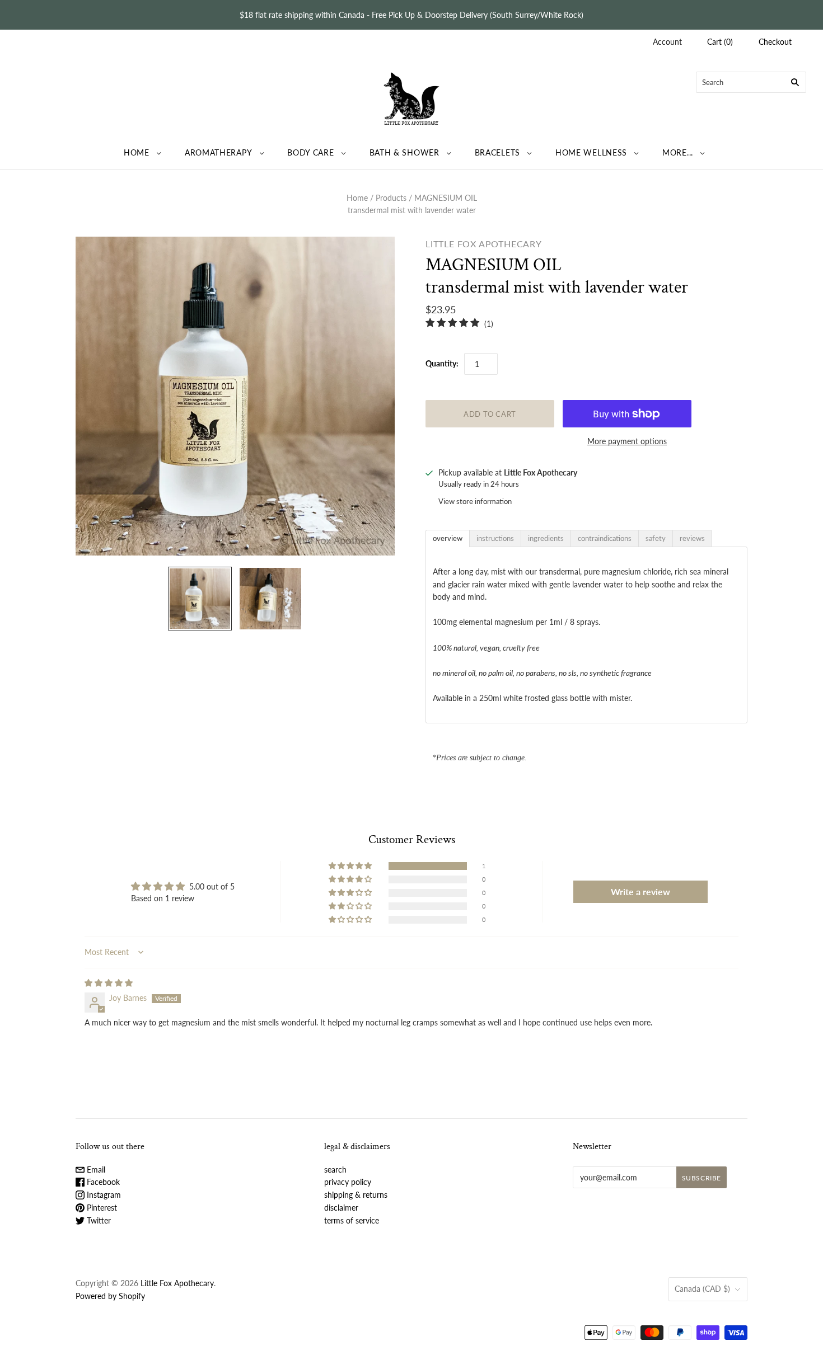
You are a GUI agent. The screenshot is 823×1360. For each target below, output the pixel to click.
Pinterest (101, 1207)
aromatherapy (218, 152)
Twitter (98, 1220)
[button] (351, 866)
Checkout (775, 41)
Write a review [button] (640, 891)
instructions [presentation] (495, 538)
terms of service (351, 1220)
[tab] (447, 538)
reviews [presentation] (692, 538)
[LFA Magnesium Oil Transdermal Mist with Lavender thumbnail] (200, 598)
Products (391, 198)
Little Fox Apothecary (483, 243)
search (335, 1169)
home (136, 152)
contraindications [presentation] (605, 538)
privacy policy (347, 1182)
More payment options (627, 441)
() (720, 41)
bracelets (497, 152)
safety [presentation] (656, 538)
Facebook (102, 1182)
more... (677, 152)
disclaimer (341, 1207)
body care (310, 152)
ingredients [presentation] (546, 538)
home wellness (591, 152)
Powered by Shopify (110, 1296)
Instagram (103, 1194)
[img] (109, 982)
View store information (475, 501)
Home (357, 198)
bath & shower (404, 152)
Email (95, 1169)
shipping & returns (355, 1194)
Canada (702, 1288)
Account (667, 41)
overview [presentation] (447, 538)
